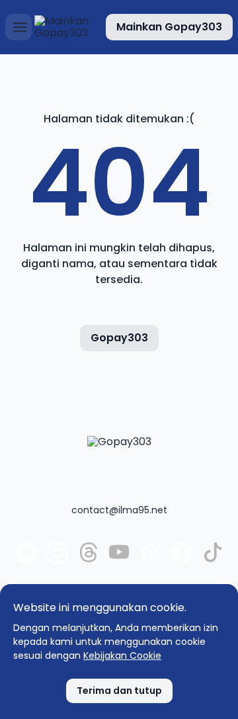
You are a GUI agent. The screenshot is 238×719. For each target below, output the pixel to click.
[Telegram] (25, 560)
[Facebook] (181, 560)
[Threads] (89, 559)
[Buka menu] (18, 27)
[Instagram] (57, 560)
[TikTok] (213, 559)
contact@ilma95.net (119, 510)
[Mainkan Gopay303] (64, 27)
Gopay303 (119, 337)
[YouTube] (119, 559)
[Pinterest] (150, 560)
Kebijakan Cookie (122, 655)
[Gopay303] (119, 462)
